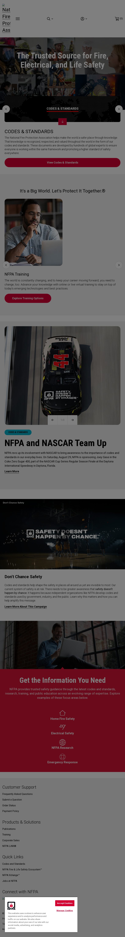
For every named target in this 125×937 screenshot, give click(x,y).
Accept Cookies (64, 903)
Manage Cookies (65, 910)
